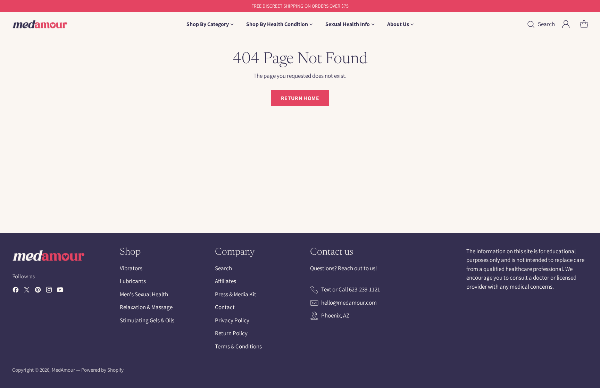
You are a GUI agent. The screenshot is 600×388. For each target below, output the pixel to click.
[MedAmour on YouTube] (60, 291)
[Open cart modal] (584, 24)
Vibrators (131, 268)
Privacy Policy (232, 320)
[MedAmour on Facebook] (15, 291)
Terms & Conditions (238, 346)
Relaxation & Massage (146, 307)
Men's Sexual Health (144, 294)
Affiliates (225, 281)
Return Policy (231, 333)
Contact (225, 307)
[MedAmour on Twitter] (27, 291)
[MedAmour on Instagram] (49, 291)
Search (223, 268)
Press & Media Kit (235, 294)
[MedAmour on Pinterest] (38, 291)
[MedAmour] (40, 24)
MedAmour (63, 369)
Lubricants (133, 281)
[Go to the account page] (566, 24)
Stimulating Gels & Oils (147, 320)
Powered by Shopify (102, 369)
